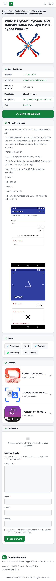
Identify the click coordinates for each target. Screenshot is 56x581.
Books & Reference (22, 11)
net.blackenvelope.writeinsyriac (37, 99)
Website (7, 519)
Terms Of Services (10, 570)
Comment (9, 463)
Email (7, 508)
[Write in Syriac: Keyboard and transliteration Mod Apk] (28, 237)
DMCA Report (18, 566)
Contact (5, 566)
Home (4, 11)
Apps (11, 11)
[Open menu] (4, 3)
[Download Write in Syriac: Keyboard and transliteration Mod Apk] (28, 299)
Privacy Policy (32, 566)
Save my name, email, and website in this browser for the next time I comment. (29, 531)
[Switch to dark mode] (51, 3)
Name (7, 496)
